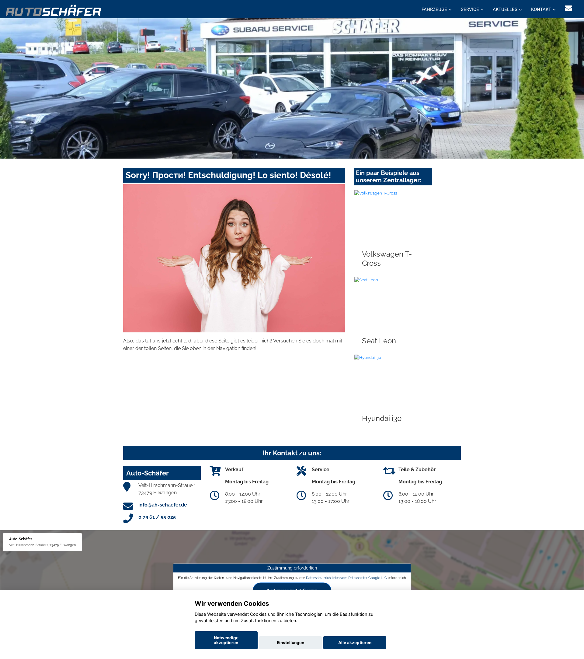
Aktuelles (505, 9)
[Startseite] (54, 10)
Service (470, 9)
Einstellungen (290, 642)
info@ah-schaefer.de (162, 505)
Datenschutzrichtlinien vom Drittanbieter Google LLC (346, 577)
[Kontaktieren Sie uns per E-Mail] (568, 8)
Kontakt (541, 9)
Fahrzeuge (434, 9)
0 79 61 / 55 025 (157, 517)
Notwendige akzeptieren (226, 640)
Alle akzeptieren (354, 642)
